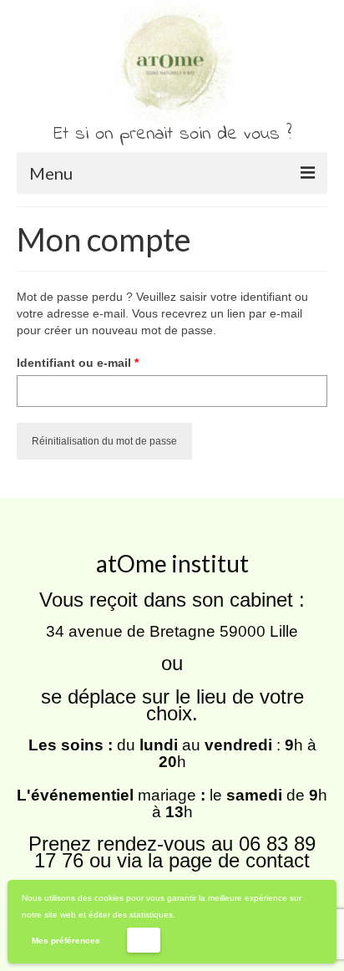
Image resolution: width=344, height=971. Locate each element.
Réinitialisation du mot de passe (104, 441)
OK (143, 939)
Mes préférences (66, 940)
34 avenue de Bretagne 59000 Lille (172, 631)
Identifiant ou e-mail (109, 362)
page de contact (239, 860)
